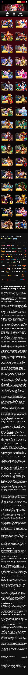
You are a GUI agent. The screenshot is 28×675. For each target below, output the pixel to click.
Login (19, 2)
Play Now (5, 26)
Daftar (23, 2)
